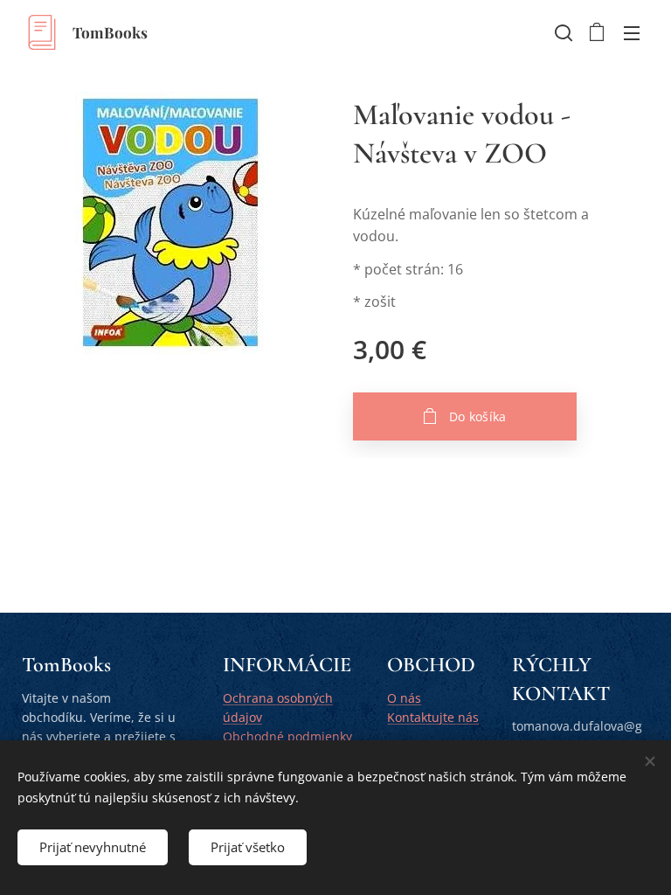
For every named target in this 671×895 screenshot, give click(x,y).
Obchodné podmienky (287, 736)
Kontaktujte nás (433, 717)
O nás (404, 698)
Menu (631, 32)
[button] (561, 32)
